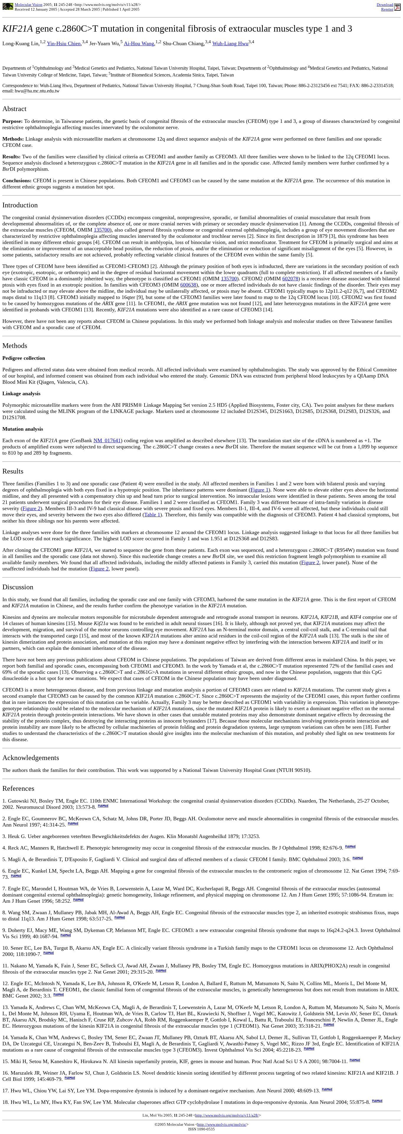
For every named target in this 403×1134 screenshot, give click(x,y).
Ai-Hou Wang (139, 43)
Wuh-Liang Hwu (230, 43)
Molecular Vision (28, 4)
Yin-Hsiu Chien (64, 43)
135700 (102, 230)
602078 (290, 279)
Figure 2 (31, 508)
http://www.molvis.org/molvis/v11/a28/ (227, 1115)
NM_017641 (107, 440)
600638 (188, 285)
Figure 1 (259, 490)
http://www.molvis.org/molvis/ (221, 1124)
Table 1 (152, 515)
